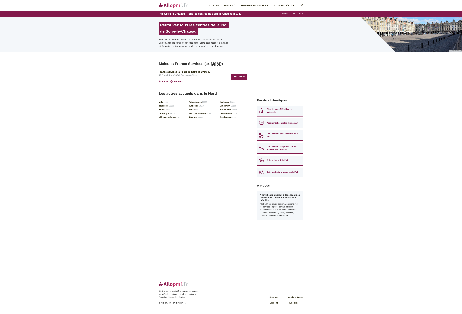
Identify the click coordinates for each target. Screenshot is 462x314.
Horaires (178, 81)
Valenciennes (198, 102)
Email (165, 81)
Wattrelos (196, 106)
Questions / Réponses (284, 5)
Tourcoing (166, 106)
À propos (274, 297)
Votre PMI (214, 5)
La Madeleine (228, 113)
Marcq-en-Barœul (200, 113)
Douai (194, 109)
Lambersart (227, 106)
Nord (301, 14)
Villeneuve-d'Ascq (170, 117)
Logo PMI (274, 303)
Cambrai (196, 117)
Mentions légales (295, 297)
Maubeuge (227, 102)
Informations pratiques (254, 5)
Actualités (230, 5)
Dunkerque (167, 113)
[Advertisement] (280, 78)
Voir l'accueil (239, 77)
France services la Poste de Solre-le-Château (184, 72)
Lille (163, 102)
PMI (293, 14)
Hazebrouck (227, 117)
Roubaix (165, 109)
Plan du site (293, 303)
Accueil (285, 14)
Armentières (228, 109)
